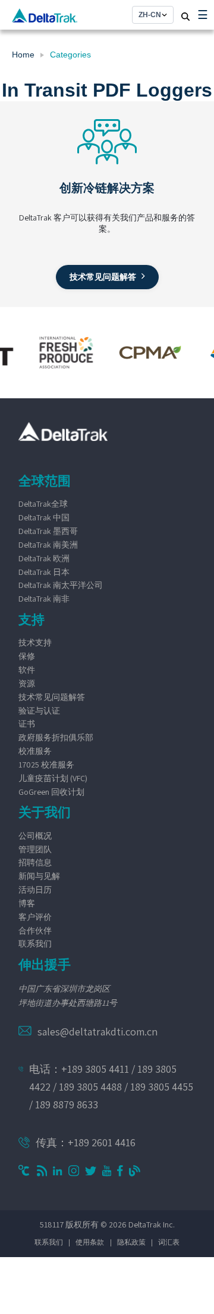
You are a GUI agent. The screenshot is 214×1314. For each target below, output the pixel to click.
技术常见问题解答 (51, 697)
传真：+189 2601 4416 (86, 1142)
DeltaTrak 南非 (44, 598)
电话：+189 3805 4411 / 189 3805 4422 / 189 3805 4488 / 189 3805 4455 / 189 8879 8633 (111, 1086)
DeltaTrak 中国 (44, 517)
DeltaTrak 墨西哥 (48, 531)
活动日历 (35, 889)
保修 (26, 656)
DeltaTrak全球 (43, 503)
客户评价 (35, 917)
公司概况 (35, 835)
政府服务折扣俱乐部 (55, 737)
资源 (26, 683)
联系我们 (35, 943)
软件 (26, 669)
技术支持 (35, 642)
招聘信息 (35, 862)
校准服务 (35, 751)
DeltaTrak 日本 (44, 572)
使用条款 (89, 1242)
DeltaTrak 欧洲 (44, 558)
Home (23, 54)
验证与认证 (39, 710)
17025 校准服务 (46, 764)
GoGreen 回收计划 (51, 792)
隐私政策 (131, 1242)
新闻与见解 (39, 876)
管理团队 (35, 849)
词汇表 (169, 1242)
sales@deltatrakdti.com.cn (97, 1031)
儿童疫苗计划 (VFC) (52, 778)
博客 (26, 903)
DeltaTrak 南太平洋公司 (60, 585)
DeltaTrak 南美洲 (48, 544)
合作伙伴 (35, 930)
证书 (26, 723)
